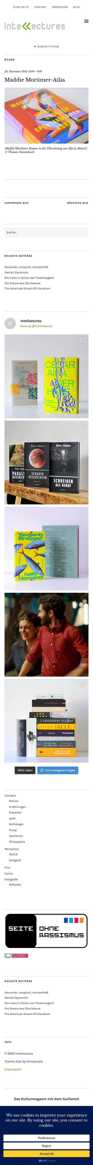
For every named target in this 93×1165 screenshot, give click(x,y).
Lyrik (12, 818)
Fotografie (11, 879)
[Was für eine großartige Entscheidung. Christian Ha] (46, 376)
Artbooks (15, 884)
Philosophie (17, 841)
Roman (14, 801)
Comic (9, 873)
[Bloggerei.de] (16, 957)
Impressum (60, 7)
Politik (13, 854)
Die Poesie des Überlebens (22, 283)
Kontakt (40, 7)
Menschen (12, 849)
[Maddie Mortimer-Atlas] (46, 142)
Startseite (21, 7)
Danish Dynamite (16, 272)
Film (8, 867)
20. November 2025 (16, 71)
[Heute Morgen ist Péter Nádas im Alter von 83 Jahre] (46, 462)
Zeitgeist (15, 860)
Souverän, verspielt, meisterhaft (26, 267)
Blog (76, 7)
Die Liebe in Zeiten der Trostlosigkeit (29, 277)
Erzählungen (17, 806)
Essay (13, 830)
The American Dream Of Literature (27, 288)
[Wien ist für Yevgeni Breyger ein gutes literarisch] (46, 549)
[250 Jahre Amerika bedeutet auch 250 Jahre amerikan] (46, 721)
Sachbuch (16, 836)
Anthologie (16, 824)
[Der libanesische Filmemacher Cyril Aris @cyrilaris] (46, 635)
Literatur (10, 795)
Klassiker (15, 812)
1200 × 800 (35, 71)
